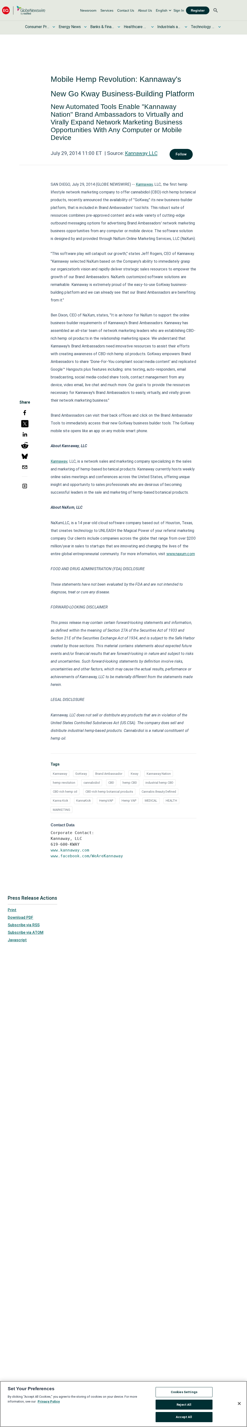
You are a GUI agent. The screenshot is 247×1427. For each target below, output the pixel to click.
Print (12, 910)
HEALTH (171, 800)
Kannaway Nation (159, 773)
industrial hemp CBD (159, 782)
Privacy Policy (49, 1401)
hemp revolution (64, 782)
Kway (134, 773)
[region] (123, 1404)
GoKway (81, 773)
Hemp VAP (129, 800)
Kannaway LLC (141, 153)
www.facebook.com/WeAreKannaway (87, 856)
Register (198, 10)
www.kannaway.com (70, 850)
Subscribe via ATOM (25, 932)
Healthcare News (136, 26)
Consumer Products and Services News (37, 26)
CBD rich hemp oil (65, 791)
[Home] (23, 10)
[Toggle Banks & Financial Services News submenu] (119, 26)
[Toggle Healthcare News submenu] (152, 26)
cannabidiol (91, 782)
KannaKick (83, 800)
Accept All (184, 1417)
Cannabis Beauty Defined (159, 791)
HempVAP (106, 800)
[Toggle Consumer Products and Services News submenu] (53, 26)
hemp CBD (130, 782)
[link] (88, 10)
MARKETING (61, 810)
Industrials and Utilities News (169, 26)
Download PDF (20, 917)
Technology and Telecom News (203, 26)
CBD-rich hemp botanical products (109, 791)
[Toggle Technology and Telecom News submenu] (219, 26)
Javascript (17, 940)
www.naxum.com (180, 554)
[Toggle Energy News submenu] (85, 26)
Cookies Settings (184, 1392)
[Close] (239, 1403)
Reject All (184, 1404)
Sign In (178, 10)
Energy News (70, 26)
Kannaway (144, 184)
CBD (111, 782)
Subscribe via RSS (24, 925)
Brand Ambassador (108, 773)
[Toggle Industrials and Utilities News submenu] (186, 26)
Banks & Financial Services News (102, 26)
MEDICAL (151, 800)
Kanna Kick (60, 800)
